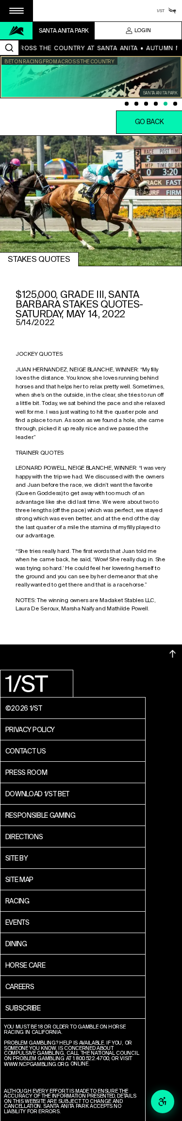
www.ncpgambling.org (36, 1064)
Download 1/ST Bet (37, 794)
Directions (24, 837)
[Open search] (9, 47)
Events (17, 922)
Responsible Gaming (40, 815)
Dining (16, 944)
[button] (16, 10)
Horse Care (25, 965)
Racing (17, 901)
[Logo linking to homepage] (16, 31)
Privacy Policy (30, 730)
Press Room (26, 772)
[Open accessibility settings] (162, 1101)
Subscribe (23, 1008)
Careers (19, 987)
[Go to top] (172, 653)
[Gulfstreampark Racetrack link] (172, 11)
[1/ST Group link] (160, 11)
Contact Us (25, 751)
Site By (16, 858)
